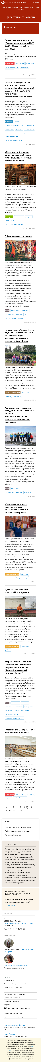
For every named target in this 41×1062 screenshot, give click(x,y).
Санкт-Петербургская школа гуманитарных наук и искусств (20, 8)
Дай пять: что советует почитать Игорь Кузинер (17, 591)
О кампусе (9, 980)
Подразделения (9, 991)
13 (21, 810)
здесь (32, 1046)
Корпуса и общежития (11, 1001)
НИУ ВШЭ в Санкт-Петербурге (15, 2)
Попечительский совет (12, 998)
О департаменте (11, 844)
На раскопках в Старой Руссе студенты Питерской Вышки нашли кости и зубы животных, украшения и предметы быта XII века (19, 335)
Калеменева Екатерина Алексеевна (16, 965)
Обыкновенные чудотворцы (18, 236)
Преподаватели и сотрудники (14, 994)
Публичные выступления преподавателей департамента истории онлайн (18, 893)
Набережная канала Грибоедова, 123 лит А (18, 923)
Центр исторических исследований (18, 827)
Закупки (7, 1005)
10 (10, 810)
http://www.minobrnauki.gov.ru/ (14, 1025)
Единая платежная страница (13, 1017)
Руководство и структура (13, 987)
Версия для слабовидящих (13, 1013)
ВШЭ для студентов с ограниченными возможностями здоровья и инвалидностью (19, 1009)
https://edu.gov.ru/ (10, 1034)
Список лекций (10, 906)
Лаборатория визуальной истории (17, 831)
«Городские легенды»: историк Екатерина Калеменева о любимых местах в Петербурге (16, 508)
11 (14, 810)
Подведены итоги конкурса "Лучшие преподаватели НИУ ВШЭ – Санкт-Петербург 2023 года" (19, 44)
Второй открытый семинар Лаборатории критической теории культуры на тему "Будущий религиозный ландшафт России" (18, 667)
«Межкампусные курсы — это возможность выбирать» (20, 731)
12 (18, 810)
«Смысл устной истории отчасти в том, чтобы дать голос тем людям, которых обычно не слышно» (18, 156)
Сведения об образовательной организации (19, 984)
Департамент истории (20, 17)
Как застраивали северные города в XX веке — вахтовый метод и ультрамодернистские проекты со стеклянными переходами (19, 414)
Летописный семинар (13, 835)
